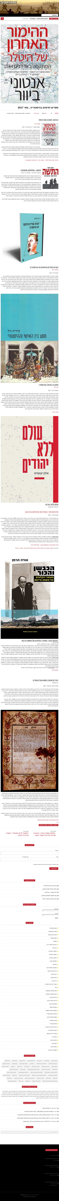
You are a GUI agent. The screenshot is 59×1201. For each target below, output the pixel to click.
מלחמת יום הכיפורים (24, 1075)
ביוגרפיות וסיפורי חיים (52, 944)
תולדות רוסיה (54, 1046)
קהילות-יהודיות (18, 1078)
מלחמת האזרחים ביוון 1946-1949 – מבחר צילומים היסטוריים (38, 1111)
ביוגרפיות (22, 1060)
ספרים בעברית (10, 113)
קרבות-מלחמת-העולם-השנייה (50, 1081)
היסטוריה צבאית (53, 957)
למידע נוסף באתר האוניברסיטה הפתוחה (47, 820)
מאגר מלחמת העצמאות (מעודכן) (49, 895)
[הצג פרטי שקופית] (29, 7)
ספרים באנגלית (53, 1020)
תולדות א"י (54, 1036)
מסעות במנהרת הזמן (52, 1017)
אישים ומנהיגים (53, 928)
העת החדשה (54, 974)
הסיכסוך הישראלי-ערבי (51, 967)
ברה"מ (14, 1060)
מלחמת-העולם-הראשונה (42, 18)
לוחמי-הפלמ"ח (46, 1069)
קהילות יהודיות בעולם (52, 1033)
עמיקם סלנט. (23, 1194)
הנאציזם (28, 113)
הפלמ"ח (54, 1066)
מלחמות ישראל (53, 1007)
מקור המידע (55, 412)
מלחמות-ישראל (14, 1069)
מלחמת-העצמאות (23, 1072)
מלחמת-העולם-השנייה (30, 18)
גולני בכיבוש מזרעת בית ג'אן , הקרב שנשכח (33, 1121)
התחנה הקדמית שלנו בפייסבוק (50, 889)
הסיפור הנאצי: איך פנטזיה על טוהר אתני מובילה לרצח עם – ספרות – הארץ (34, 548)
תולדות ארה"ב (53, 1040)
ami (43, 113)
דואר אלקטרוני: (25, 856)
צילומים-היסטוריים (30, 1078)
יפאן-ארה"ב (5, 1066)
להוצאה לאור (54, 670)
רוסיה (28, 1081)
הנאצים (14, 1063)
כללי (56, 987)
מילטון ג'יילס (55, 269)
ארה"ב (39, 1060)
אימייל (56, 913)
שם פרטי (56, 909)
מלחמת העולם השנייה (20, 113)
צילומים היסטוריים (52, 1030)
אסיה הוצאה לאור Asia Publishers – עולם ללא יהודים (44, 545)
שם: (57, 856)
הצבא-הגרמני (35, 1066)
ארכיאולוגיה (31, 1060)
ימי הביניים (54, 980)
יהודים (19, 1066)
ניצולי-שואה (6, 1075)
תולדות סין (54, 1043)
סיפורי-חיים (40, 1078)
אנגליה (46, 1060)
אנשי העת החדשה (52, 931)
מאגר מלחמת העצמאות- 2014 (50, 898)
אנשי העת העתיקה (52, 934)
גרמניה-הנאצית (53, 1063)
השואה (27, 1066)
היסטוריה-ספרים (53, 825)
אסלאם (55, 941)
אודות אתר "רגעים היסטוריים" (50, 885)
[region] (29, 7)
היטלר (32, 1063)
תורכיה (21, 1081)
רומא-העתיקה (36, 1081)
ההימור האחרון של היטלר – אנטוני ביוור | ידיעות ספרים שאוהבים (41, 160)
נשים (55, 1078)
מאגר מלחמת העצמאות (51, 990)
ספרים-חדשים (43, 825)
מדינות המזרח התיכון (52, 1000)
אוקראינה (54, 1060)
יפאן (13, 1066)
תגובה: (56, 850)
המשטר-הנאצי (24, 1063)
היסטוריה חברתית (53, 951)
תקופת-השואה (12, 1081)
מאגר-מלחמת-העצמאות (33, 1069)
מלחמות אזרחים (53, 1004)
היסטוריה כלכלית (53, 954)
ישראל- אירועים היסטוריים (51, 984)
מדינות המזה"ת (53, 997)
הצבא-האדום (45, 1066)
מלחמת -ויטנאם (53, 1075)
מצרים (15, 1075)
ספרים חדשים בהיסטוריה (51, 1027)
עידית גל (56, 387)
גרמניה (7, 1060)
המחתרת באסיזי (46, 1108)
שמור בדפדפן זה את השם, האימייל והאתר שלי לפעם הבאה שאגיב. (45, 864)
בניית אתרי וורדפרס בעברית (29, 1196)
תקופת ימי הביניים (52, 1050)
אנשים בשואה (53, 938)
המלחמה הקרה (53, 961)
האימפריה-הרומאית (41, 1063)
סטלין (48, 1078)
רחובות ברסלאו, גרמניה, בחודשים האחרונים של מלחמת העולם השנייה (33, 1114)
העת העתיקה (54, 977)
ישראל (54, 1069)
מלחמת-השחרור (11, 1072)
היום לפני (54, 948)
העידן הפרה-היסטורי (52, 971)
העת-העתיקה (6, 1063)
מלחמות (22, 1069)
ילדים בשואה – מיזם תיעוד (50, 892)
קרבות (9, 1078)
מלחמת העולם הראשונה (51, 1010)
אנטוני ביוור (37, 124)
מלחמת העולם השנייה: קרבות (39, 1075)
